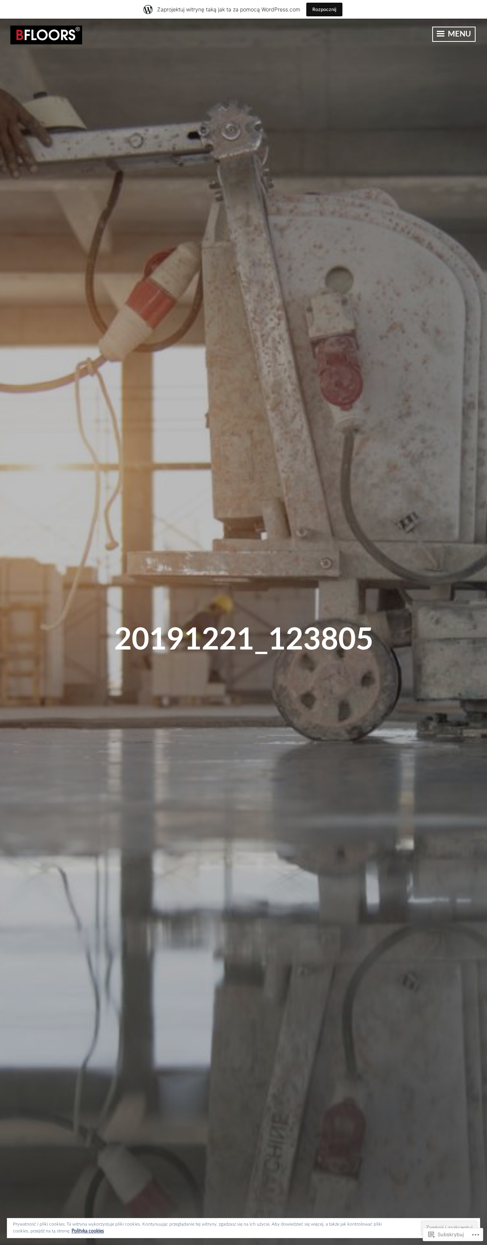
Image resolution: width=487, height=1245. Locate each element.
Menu (458, 34)
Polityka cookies (88, 1231)
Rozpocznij (324, 9)
